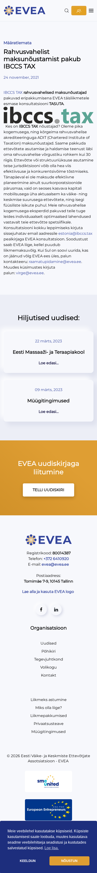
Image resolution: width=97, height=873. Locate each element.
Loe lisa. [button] (51, 848)
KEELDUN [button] (28, 861)
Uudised (48, 643)
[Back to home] (25, 10)
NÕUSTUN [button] (69, 861)
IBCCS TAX (13, 92)
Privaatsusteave (49, 723)
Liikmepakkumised (48, 715)
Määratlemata (18, 42)
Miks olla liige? (48, 707)
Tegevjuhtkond (48, 659)
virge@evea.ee (30, 273)
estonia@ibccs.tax (75, 233)
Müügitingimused (48, 731)
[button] (66, 10)
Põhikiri (48, 651)
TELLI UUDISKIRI (48, 490)
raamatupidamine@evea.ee (55, 261)
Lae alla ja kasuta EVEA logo (48, 591)
